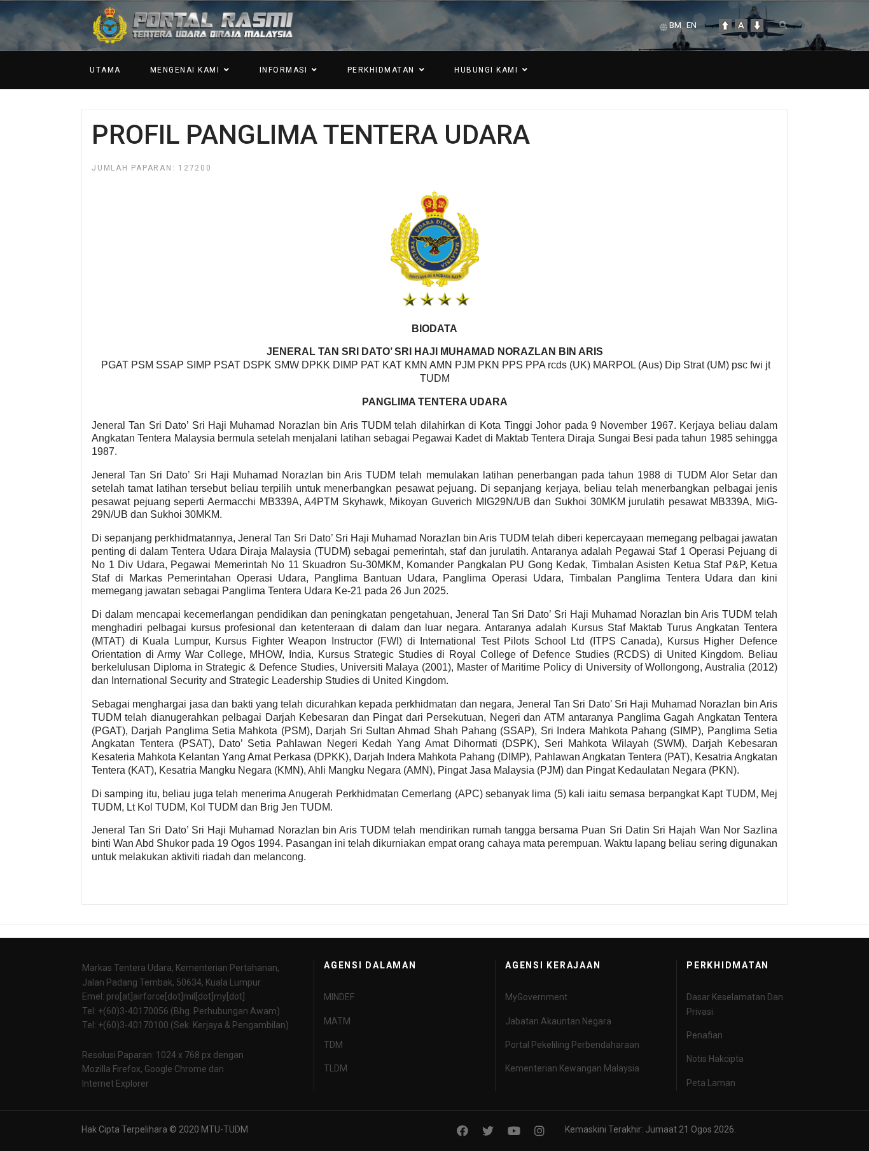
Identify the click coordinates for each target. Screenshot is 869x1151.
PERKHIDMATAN (381, 70)
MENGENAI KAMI (185, 70)
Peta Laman (710, 1083)
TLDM (335, 1068)
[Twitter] (488, 1131)
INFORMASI (284, 70)
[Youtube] (514, 1131)
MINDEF (339, 997)
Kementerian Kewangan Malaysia (572, 1068)
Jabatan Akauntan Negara (558, 1021)
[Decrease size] (757, 25)
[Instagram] (539, 1131)
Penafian (704, 1035)
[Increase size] (725, 25)
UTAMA (105, 70)
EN (691, 25)
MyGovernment (536, 997)
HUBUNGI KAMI (486, 70)
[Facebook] (462, 1131)
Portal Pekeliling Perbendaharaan (572, 1045)
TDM (333, 1045)
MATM (337, 1021)
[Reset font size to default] (741, 25)
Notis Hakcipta (715, 1059)
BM (675, 25)
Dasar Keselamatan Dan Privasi (734, 1004)
